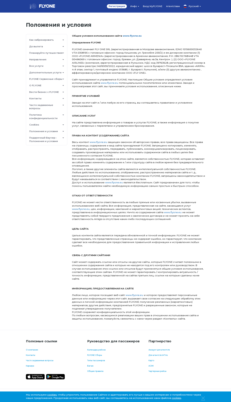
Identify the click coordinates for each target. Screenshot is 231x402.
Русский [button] (194, 6)
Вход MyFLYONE (152, 6)
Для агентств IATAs (158, 355)
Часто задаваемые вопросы (41, 107)
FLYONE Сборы (94, 355)
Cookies (34, 124)
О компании (32, 350)
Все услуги (36, 65)
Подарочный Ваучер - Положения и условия (43, 139)
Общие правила (95, 371)
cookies (52, 394)
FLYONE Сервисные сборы (45, 78)
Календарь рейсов (96, 350)
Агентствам (173, 6)
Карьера (30, 366)
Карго (151, 360)
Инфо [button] (134, 6)
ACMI (151, 366)
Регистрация (117, 6)
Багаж (90, 366)
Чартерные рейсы (157, 371)
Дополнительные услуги (45, 72)
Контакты (30, 355)
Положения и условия (43, 131)
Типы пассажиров (96, 360)
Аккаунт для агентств (159, 350)
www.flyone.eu (132, 35)
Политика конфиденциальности (43, 116)
